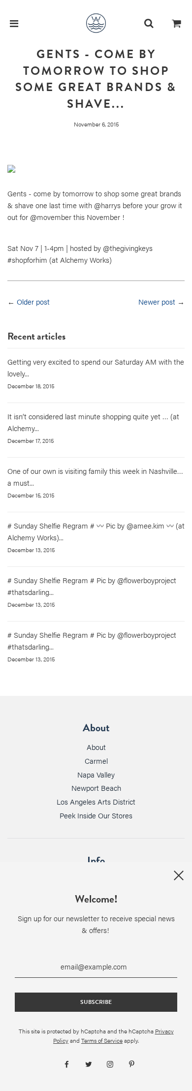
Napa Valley (96, 774)
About (96, 747)
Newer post (156, 301)
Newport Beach (96, 787)
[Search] (148, 23)
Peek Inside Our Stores (96, 815)
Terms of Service (102, 1040)
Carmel (96, 760)
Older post (33, 301)
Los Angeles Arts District (96, 801)
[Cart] (177, 23)
